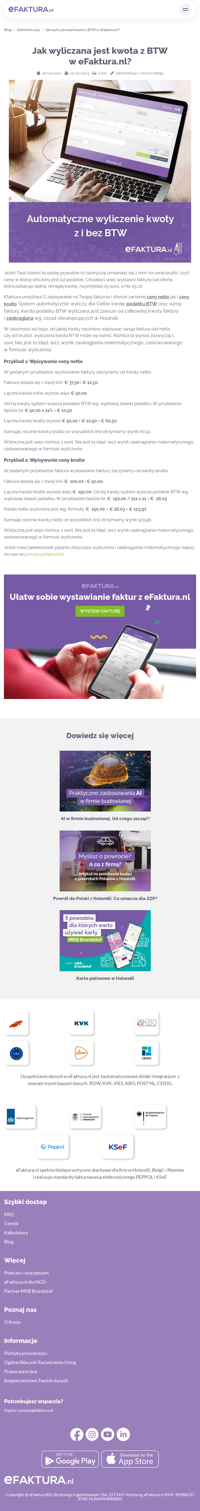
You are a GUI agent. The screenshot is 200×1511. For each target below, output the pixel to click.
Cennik (11, 1223)
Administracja (28, 29)
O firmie (12, 1322)
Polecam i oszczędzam (26, 1273)
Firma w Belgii (152, 73)
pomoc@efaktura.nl (44, 554)
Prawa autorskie (20, 1371)
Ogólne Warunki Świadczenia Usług (40, 1362)
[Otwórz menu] (185, 9)
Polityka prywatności (25, 1353)
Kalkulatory (16, 1232)
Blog (7, 29)
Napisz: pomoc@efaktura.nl (28, 1410)
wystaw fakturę (100, 611)
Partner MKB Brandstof (28, 1291)
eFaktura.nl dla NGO (25, 1282)
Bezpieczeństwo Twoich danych (36, 1380)
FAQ (8, 1214)
